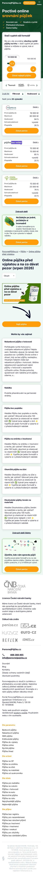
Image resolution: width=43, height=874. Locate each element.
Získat (21, 131)
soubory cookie (20, 713)
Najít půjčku (21, 324)
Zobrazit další (21, 211)
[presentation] (6, 85)
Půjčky (23, 251)
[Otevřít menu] (39, 3)
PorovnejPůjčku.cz (11, 3)
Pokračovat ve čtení (21, 360)
